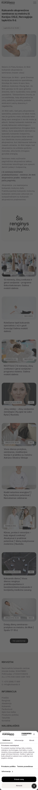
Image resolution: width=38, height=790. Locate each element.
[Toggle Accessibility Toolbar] (34, 786)
